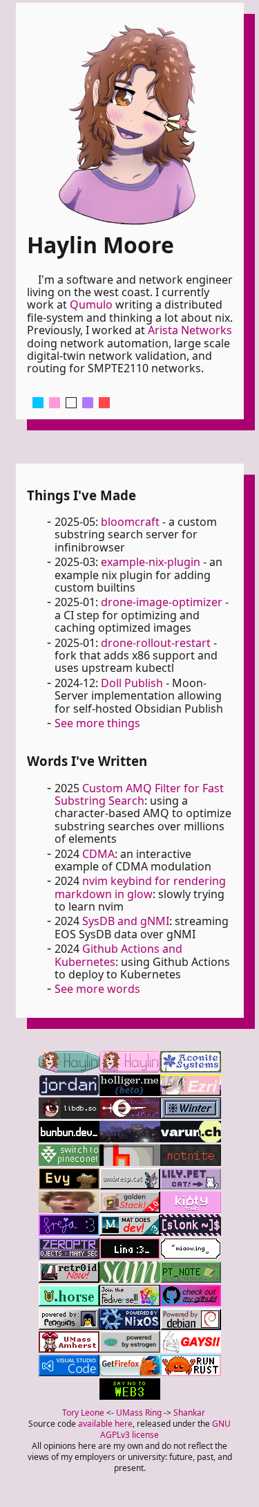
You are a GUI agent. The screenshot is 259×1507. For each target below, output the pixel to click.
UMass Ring (139, 1412)
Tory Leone (83, 1412)
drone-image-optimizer (161, 602)
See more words (97, 988)
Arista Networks (190, 330)
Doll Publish (132, 683)
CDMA (98, 853)
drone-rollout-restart (156, 642)
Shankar (189, 1412)
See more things (97, 723)
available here (105, 1424)
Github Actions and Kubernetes (118, 955)
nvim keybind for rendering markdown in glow (140, 887)
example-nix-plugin (150, 561)
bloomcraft (130, 521)
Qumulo (91, 304)
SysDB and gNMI (125, 921)
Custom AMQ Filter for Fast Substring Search (139, 794)
